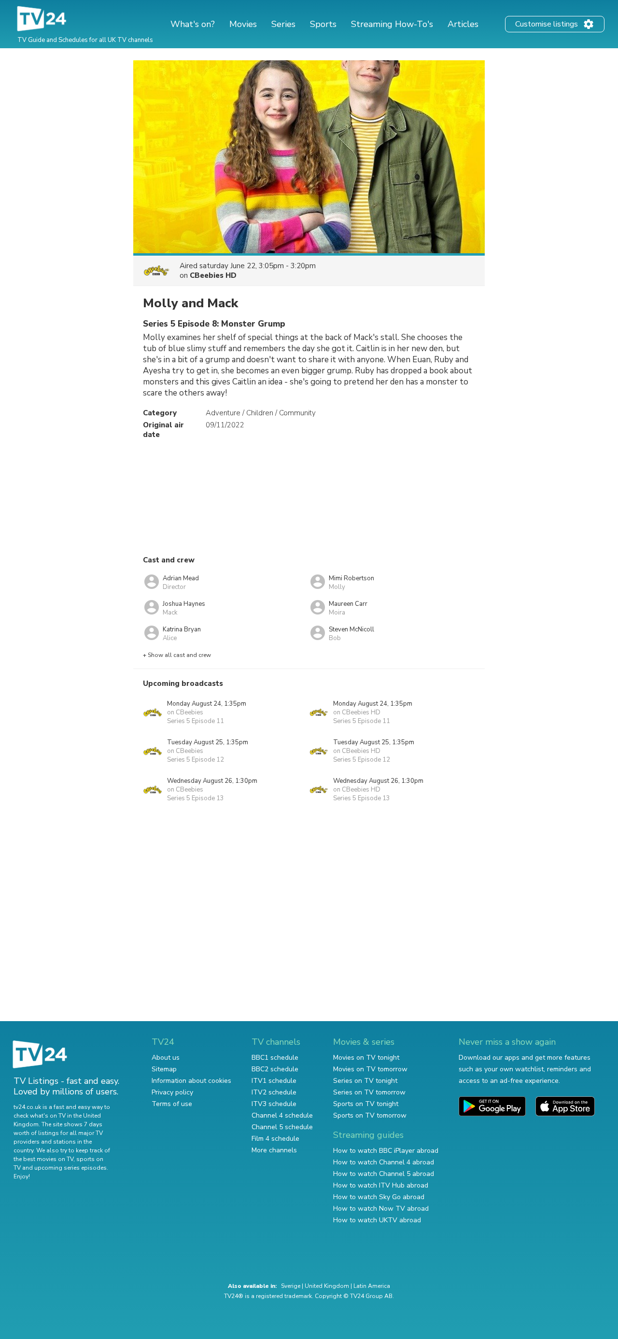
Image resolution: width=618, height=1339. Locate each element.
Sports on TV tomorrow (370, 1115)
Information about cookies (191, 1080)
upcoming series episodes (70, 1168)
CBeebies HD (213, 275)
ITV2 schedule (274, 1092)
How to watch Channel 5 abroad (383, 1173)
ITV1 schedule (274, 1080)
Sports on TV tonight (365, 1103)
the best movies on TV (43, 1159)
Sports (323, 24)
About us (166, 1057)
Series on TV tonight (365, 1080)
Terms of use (172, 1103)
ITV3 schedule (274, 1103)
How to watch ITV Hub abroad (380, 1185)
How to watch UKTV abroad (377, 1220)
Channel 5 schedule (282, 1127)
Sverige (290, 1286)
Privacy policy (172, 1092)
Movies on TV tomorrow (370, 1069)
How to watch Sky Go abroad (378, 1197)
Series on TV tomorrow (369, 1092)
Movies (243, 24)
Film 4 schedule (275, 1138)
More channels (274, 1150)
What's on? (192, 24)
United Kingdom (327, 1286)
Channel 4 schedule (282, 1115)
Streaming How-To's (392, 24)
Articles (463, 24)
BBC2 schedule (275, 1069)
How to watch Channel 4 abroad (383, 1162)
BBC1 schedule (275, 1057)
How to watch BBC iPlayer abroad (385, 1150)
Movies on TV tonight (366, 1057)
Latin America (371, 1286)
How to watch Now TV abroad (381, 1208)
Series (283, 24)
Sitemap (164, 1069)
